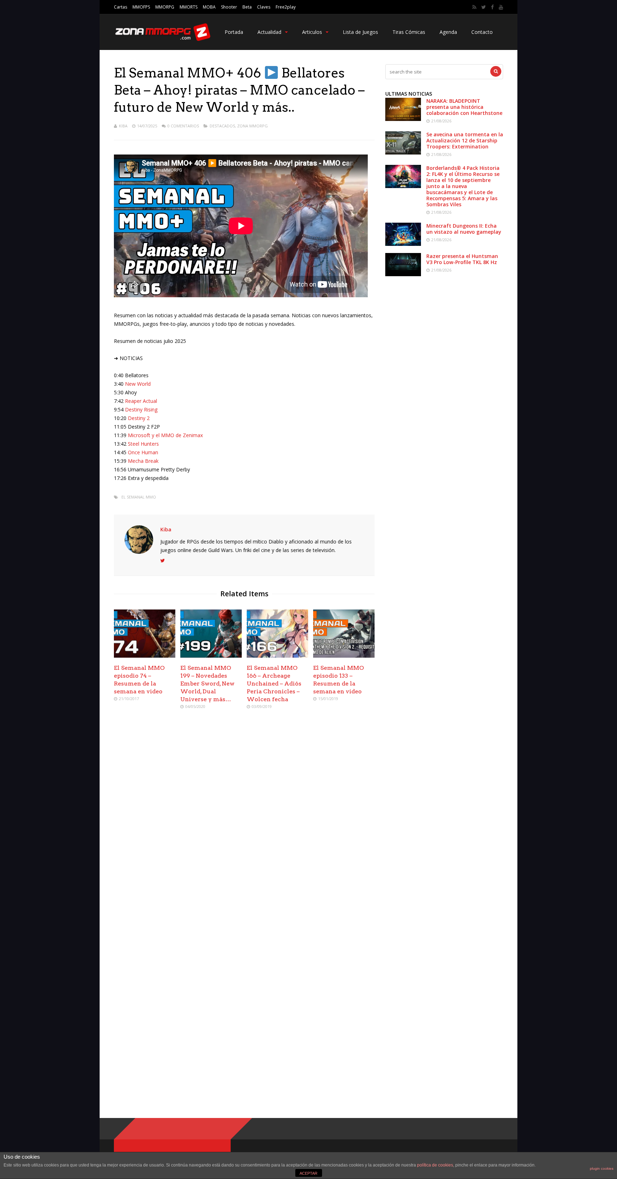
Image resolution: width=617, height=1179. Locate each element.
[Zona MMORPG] (162, 39)
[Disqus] (244, 818)
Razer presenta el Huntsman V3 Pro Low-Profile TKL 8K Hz (462, 259)
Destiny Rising (141, 409)
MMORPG (164, 7)
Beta (247, 7)
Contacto (482, 32)
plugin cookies (601, 1168)
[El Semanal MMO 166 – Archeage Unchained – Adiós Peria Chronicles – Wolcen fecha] (277, 655)
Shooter (229, 7)
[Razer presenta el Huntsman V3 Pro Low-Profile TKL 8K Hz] (403, 274)
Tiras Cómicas (408, 32)
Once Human (143, 452)
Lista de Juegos (360, 32)
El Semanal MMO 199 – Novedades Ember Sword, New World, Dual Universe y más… (207, 683)
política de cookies (435, 1165)
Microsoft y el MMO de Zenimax (165, 435)
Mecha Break (143, 460)
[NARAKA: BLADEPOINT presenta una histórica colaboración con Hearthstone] (403, 119)
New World (138, 383)
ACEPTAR (308, 1173)
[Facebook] (492, 7)
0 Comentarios (183, 125)
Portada (234, 32)
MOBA (209, 7)
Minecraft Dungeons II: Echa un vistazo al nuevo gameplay (463, 228)
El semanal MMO (138, 497)
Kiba (123, 125)
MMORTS (188, 7)
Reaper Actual (141, 401)
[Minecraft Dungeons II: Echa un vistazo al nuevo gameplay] (403, 244)
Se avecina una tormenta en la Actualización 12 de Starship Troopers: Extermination (464, 140)
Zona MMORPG (252, 125)
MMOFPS (141, 7)
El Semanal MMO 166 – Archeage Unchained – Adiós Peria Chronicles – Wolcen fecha (274, 683)
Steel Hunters (143, 443)
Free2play (286, 7)
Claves (263, 7)
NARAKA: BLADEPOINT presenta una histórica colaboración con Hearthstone (464, 106)
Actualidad (269, 32)
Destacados (222, 125)
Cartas (120, 7)
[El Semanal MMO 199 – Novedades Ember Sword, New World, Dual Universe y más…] (211, 655)
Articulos (312, 32)
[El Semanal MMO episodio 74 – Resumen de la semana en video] (144, 655)
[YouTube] (501, 7)
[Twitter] (483, 7)
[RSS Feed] (474, 7)
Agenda (448, 32)
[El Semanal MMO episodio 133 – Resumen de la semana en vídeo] (344, 655)
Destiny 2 (139, 418)
